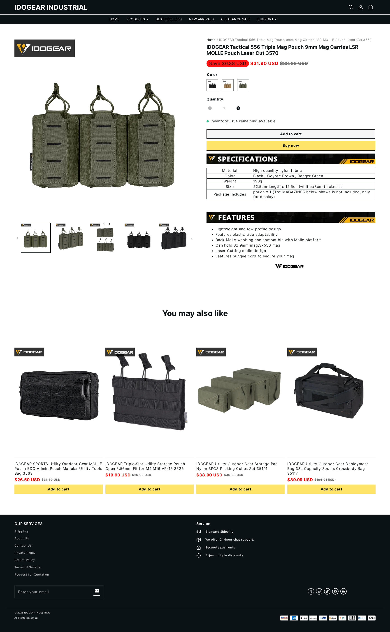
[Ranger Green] (243, 85)
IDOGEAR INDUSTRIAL (37, 612)
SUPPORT (266, 19)
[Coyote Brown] (228, 85)
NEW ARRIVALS (201, 19)
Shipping (21, 531)
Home (211, 40)
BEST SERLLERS (169, 19)
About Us (21, 538)
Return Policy (24, 560)
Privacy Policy (24, 553)
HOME (114, 19)
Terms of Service (27, 567)
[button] (351, 7)
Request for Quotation (31, 574)
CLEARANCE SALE (236, 19)
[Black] (212, 85)
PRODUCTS (135, 19)
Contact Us (23, 545)
